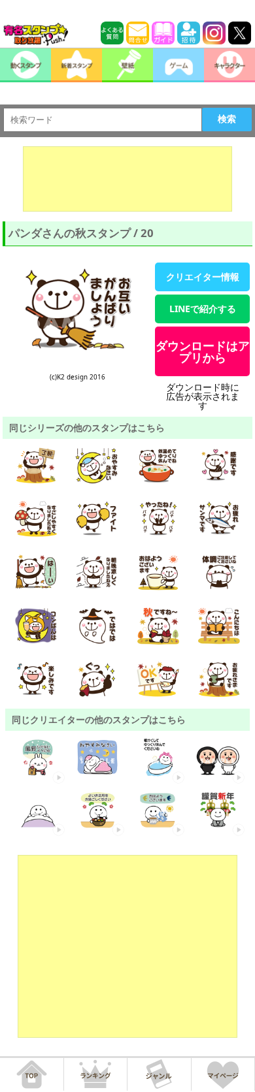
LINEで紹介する (202, 308)
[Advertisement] (127, 179)
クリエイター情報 (202, 276)
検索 (227, 119)
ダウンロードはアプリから (203, 351)
